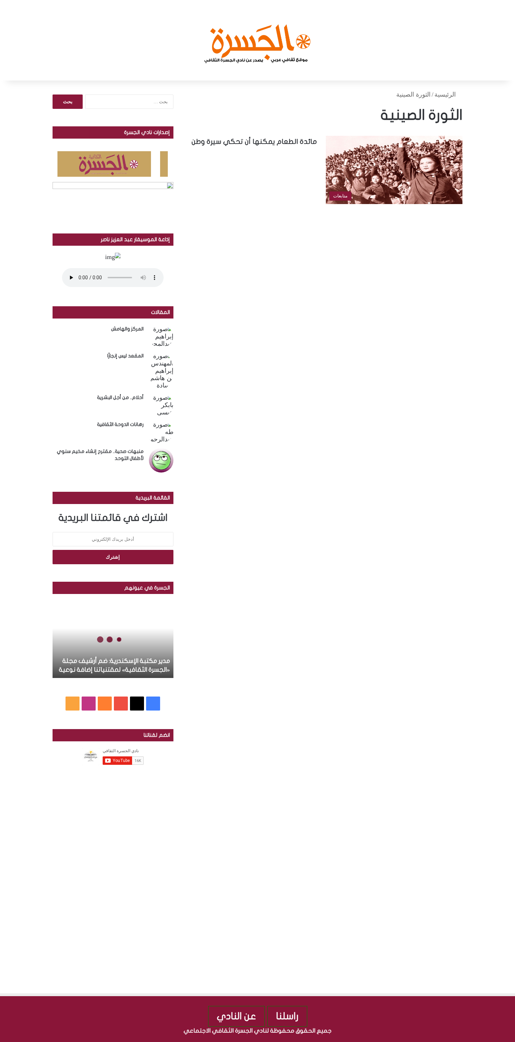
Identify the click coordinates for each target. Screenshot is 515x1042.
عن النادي (236, 1016)
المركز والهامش (127, 328)
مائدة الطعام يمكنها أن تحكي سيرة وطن (254, 141)
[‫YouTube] (121, 704)
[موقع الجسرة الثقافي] (257, 40)
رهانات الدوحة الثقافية (120, 424)
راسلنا (287, 1016)
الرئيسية (446, 94)
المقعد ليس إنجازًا (125, 355)
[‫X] (137, 704)
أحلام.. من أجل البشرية (120, 397)
